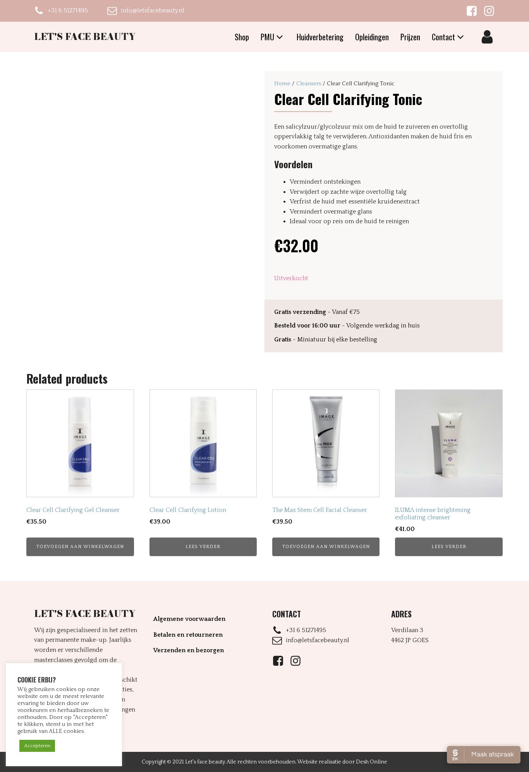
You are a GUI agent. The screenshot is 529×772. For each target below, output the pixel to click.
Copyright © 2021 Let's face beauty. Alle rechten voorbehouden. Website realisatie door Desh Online (264, 762)
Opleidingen (372, 37)
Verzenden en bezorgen (188, 650)
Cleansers (308, 83)
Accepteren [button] (37, 745)
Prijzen (410, 37)
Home (282, 83)
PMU (267, 37)
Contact (443, 37)
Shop (242, 37)
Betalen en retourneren (188, 634)
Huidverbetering (320, 37)
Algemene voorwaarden (189, 618)
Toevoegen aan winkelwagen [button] (80, 546)
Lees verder (202, 546)
